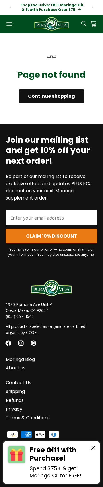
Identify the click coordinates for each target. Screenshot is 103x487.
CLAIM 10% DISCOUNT (51, 236)
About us (15, 368)
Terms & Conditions (28, 417)
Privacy (14, 409)
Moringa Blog (20, 359)
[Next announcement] (92, 7)
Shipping (15, 391)
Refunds (15, 400)
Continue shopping (51, 96)
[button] (9, 23)
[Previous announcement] (10, 7)
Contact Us (18, 382)
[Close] (93, 448)
